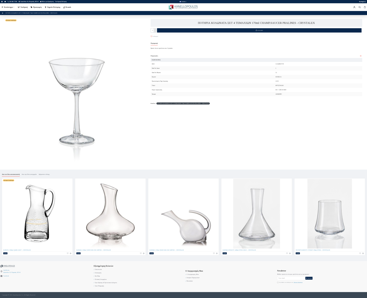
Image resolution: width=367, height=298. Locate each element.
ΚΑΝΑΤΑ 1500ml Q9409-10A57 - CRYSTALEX (17, 250)
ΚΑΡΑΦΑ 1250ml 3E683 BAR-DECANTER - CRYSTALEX (166, 250)
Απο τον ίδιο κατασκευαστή (11, 174)
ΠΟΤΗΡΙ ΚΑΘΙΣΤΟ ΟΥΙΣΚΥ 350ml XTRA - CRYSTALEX (313, 250)
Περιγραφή (154, 43)
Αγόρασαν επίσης (44, 174)
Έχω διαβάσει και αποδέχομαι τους (290, 282)
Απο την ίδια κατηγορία (29, 174)
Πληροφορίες (154, 56)
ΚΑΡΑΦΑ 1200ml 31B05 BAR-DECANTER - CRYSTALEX (93, 250)
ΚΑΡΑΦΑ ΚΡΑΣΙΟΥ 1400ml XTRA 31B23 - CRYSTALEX (239, 250)
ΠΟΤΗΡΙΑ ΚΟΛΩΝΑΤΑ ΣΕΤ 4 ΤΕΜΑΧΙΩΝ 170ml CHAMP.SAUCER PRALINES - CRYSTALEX (183, 103)
